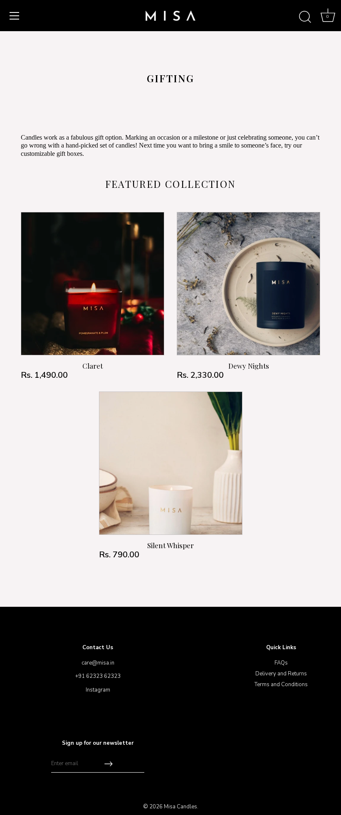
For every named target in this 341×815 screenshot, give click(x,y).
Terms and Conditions (281, 684)
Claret (92, 365)
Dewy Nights (248, 365)
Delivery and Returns (281, 673)
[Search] (305, 17)
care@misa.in (98, 663)
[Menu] (14, 16)
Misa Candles (180, 806)
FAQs (281, 663)
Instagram (98, 690)
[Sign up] (108, 764)
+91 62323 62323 (98, 676)
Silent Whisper (170, 545)
